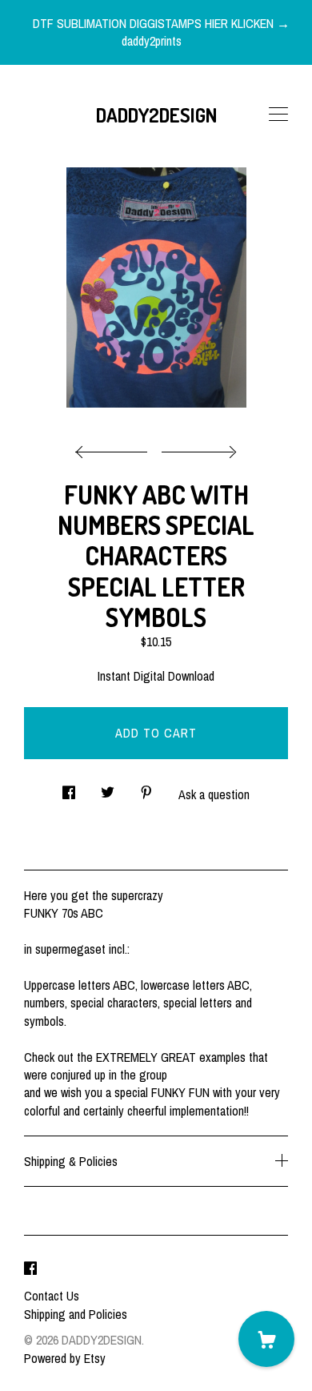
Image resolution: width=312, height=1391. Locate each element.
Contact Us (51, 1296)
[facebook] (30, 1268)
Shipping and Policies (75, 1314)
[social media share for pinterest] (146, 788)
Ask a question (214, 794)
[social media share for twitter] (107, 788)
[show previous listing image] (115, 448)
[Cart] (266, 1339)
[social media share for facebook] (68, 788)
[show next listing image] (197, 448)
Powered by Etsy (65, 1358)
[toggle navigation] (278, 115)
